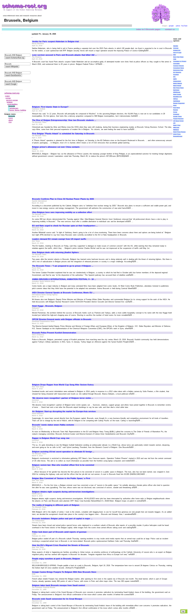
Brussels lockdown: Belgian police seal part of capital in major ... (62, 519)
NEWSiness (176, 92)
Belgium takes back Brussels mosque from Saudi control (58, 585)
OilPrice (175, 99)
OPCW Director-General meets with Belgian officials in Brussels (61, 319)
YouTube (184, 26)
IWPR (175, 79)
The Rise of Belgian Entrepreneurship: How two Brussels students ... (64, 120)
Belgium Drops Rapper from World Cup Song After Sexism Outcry (63, 385)
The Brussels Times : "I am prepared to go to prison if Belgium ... (62, 266)
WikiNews (176, 129)
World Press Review (179, 132)
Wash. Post (176, 125)
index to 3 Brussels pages (148, 29)
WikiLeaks (176, 127)
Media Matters (177, 83)
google (171, 26)
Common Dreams (178, 66)
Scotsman (176, 114)
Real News (176, 107)
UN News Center (178, 121)
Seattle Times (177, 116)
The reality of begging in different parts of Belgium (55, 505)
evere (11, 118)
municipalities (12, 104)
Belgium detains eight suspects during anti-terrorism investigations (63, 492)
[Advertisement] (53, 84)
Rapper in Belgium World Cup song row (50, 438)
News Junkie (177, 94)
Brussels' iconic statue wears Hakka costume (53, 425)
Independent (177, 81)
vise (10, 122)
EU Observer (177, 72)
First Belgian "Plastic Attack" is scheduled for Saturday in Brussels (63, 134)
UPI (174, 123)
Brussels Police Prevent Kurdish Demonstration (54, 333)
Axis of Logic (177, 52)
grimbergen (14, 108)
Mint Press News (178, 88)
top (183, 611)
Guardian (176, 74)
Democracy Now (178, 70)
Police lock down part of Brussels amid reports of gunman (59, 532)
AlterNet (175, 46)
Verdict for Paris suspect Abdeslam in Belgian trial (55, 41)
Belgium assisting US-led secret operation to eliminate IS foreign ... (63, 452)
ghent (11, 120)
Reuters (175, 110)
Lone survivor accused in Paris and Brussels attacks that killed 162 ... (64, 55)
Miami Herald (177, 85)
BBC (174, 55)
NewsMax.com (177, 96)
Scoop (175, 112)
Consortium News (178, 68)
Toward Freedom (178, 118)
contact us (170, 29)
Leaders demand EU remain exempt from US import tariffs (59, 239)
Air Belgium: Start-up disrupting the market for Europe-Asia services (64, 411)
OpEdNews (176, 101)
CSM (174, 59)
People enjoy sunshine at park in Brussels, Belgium (56, 559)
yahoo (178, 26)
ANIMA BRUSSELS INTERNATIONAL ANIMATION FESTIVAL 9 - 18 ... (64, 279)
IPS (174, 77)
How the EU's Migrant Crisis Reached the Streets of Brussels (60, 545)
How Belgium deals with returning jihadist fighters (55, 252)
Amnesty (175, 48)
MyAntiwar (176, 90)
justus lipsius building (18, 110)
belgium (10, 102)
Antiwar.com (176, 50)
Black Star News (178, 57)
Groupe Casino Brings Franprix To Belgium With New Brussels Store (64, 572)
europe (8, 98)
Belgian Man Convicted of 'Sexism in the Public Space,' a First (61, 478)
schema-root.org (11, 93)
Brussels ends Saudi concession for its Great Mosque (57, 599)
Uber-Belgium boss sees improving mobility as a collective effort (62, 212)
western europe (12, 100)
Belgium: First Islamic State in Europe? (50, 107)
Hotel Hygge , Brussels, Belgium (47, 306)
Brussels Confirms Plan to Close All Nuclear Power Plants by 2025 (63, 199)
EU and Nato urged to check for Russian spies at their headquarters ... (65, 226)
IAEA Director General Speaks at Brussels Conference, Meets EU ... (63, 293)
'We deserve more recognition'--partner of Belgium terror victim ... (62, 398)
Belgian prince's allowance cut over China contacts (55, 147)
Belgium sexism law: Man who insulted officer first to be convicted (63, 465)
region (7, 96)
